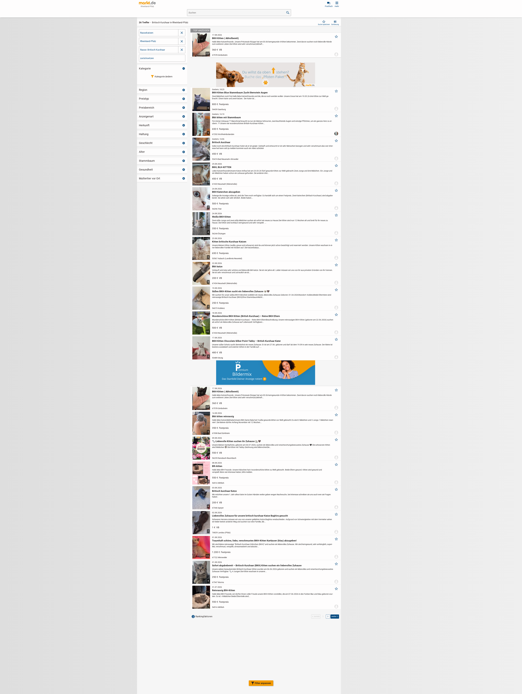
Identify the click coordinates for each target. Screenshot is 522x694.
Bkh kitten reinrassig (223, 416)
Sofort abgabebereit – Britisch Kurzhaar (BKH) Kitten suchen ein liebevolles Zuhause (257, 565)
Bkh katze (217, 266)
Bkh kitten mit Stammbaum (226, 117)
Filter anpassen (263, 683)
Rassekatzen (146, 32)
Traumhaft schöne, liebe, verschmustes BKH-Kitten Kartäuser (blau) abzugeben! (254, 540)
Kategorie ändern (163, 76)
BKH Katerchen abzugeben (226, 192)
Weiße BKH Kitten (221, 216)
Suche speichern (324, 24)
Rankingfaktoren (203, 616)
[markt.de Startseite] (147, 2)
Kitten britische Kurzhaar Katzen (229, 241)
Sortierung (335, 24)
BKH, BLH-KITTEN (221, 167)
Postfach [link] (329, 6)
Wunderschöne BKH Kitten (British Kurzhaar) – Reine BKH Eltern (246, 316)
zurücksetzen (147, 58)
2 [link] (327, 616)
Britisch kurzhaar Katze (224, 491)
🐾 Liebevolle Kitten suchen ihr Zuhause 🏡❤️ (236, 441)
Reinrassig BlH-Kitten (223, 590)
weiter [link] (334, 616)
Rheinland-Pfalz (148, 41)
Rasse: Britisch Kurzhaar (152, 49)
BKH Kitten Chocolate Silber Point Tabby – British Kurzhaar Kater (246, 341)
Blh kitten (217, 466)
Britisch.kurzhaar (221, 142)
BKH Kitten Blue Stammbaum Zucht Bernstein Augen (240, 92)
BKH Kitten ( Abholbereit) (225, 38)
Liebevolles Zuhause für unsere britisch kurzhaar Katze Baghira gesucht (250, 515)
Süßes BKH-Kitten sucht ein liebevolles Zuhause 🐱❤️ (241, 291)
